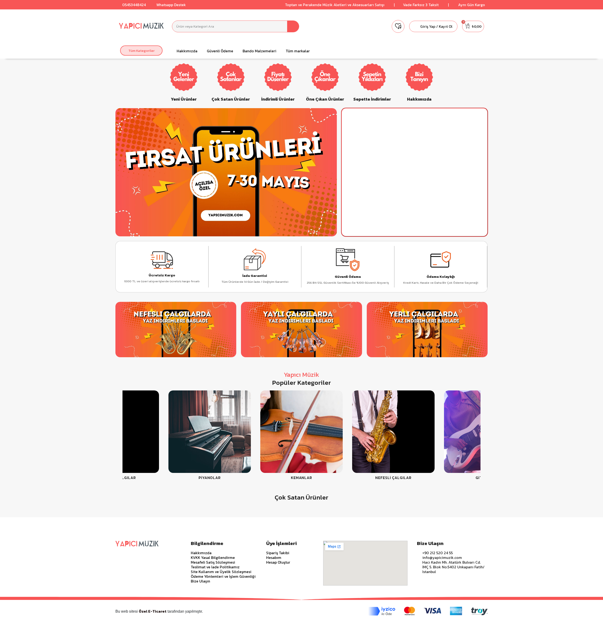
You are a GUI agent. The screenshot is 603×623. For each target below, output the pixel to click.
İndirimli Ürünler (278, 99)
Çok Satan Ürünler (231, 99)
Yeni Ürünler (184, 99)
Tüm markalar (298, 51)
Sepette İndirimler (372, 99)
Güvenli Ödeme (220, 51)
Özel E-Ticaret (153, 611)
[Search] (293, 26)
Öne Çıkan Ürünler (325, 99)
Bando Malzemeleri (259, 51)
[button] (141, 50)
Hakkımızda (187, 51)
